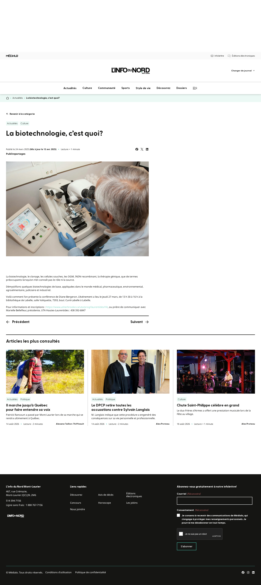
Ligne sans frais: (24, 505)
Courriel (188, 494)
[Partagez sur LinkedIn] (147, 149)
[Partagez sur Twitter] (142, 149)
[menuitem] (243, 70)
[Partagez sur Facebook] (137, 149)
